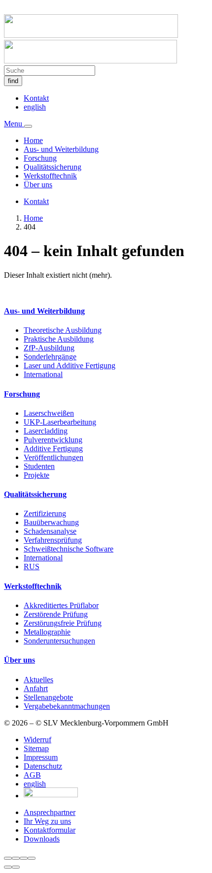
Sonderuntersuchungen (59, 641)
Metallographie (47, 632)
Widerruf (37, 739)
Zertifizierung (45, 513)
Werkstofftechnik (50, 176)
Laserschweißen (49, 413)
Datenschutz (43, 766)
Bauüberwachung (51, 522)
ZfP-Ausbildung (49, 348)
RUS (31, 566)
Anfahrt (36, 688)
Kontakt (36, 98)
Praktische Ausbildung (59, 339)
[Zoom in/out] (31, 858)
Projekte (36, 475)
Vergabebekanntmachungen (67, 706)
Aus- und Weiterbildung (61, 149)
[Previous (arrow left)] (8, 867)
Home (33, 140)
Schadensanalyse (50, 531)
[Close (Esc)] (8, 858)
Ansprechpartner (49, 812)
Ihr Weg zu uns (47, 821)
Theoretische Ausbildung (63, 330)
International (43, 374)
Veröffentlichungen (53, 457)
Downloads (42, 839)
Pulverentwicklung (53, 440)
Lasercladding (46, 431)
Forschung (40, 158)
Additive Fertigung (53, 448)
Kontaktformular (49, 830)
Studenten (39, 466)
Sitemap (36, 748)
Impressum (41, 757)
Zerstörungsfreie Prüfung (63, 623)
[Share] (16, 858)
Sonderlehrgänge (50, 356)
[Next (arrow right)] (16, 867)
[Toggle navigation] (28, 126)
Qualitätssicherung (52, 167)
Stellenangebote (48, 697)
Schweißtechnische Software (68, 549)
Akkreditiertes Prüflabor (61, 605)
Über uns (38, 184)
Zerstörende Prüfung (56, 614)
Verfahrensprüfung (53, 540)
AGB (32, 775)
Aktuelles (38, 679)
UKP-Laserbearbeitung (60, 422)
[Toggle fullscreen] (24, 858)
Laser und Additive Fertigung (69, 365)
